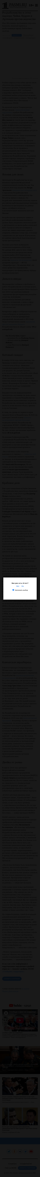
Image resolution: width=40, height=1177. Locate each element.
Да (23, 586)
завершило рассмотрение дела (24, 190)
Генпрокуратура (28, 35)
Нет (17, 586)
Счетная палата (30, 38)
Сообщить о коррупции (12, 978)
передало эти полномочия (21, 260)
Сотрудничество (26, 1164)
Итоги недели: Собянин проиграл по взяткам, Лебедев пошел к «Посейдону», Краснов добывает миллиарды (20, 1098)
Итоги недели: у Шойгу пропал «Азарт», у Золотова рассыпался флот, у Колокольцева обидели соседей (20, 1065)
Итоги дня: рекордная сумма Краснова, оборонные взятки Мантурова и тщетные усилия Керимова (19, 1128)
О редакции (12, 1164)
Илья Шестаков (7, 38)
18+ (31, 5)
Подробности (17, 35)
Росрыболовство (19, 38)
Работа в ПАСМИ (10, 1168)
